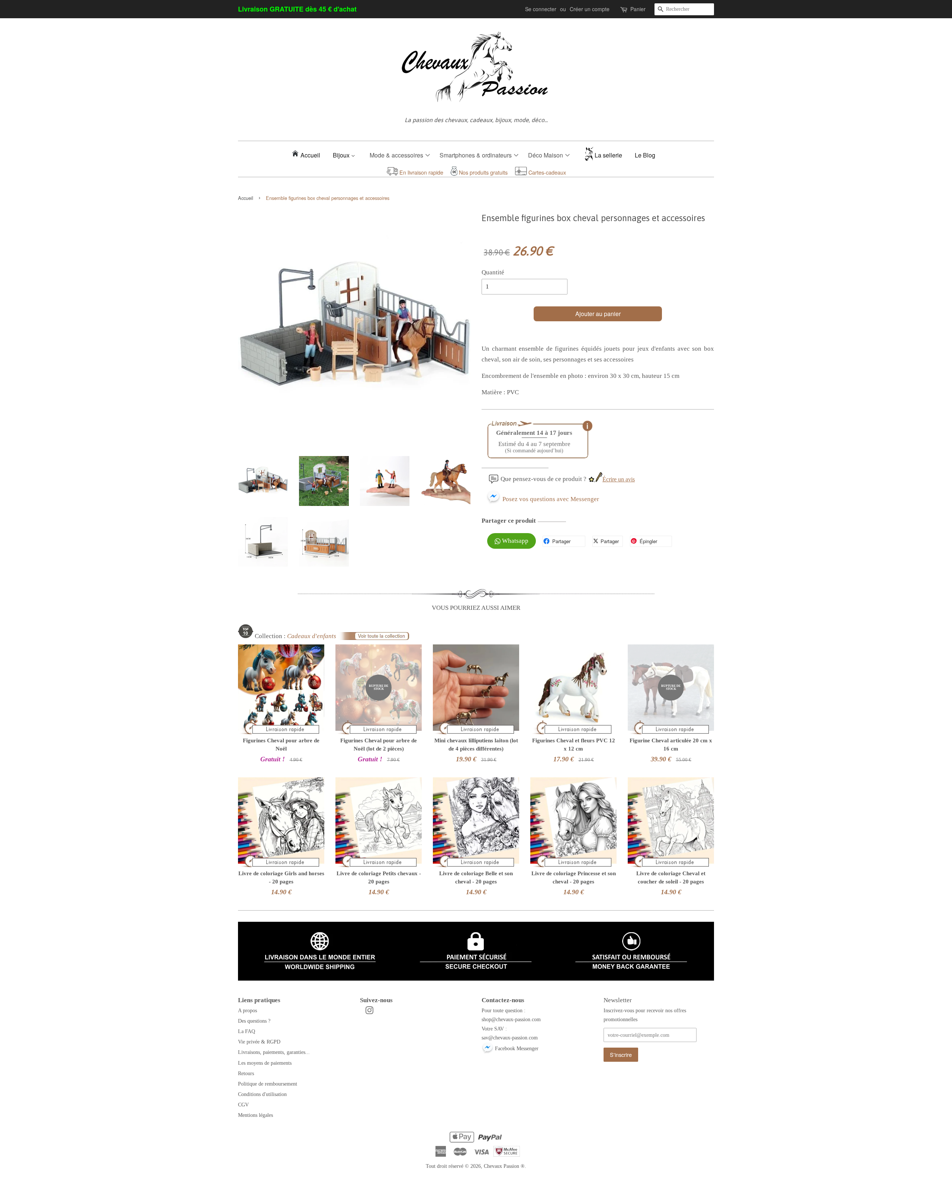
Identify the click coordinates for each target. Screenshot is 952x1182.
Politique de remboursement (267, 1084)
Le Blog (645, 155)
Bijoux (342, 155)
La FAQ (246, 1031)
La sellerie (608, 155)
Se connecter (540, 9)
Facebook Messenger (515, 1048)
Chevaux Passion (501, 1166)
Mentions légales (255, 1115)
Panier (638, 9)
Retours (246, 1073)
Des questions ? (254, 1021)
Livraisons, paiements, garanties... (274, 1052)
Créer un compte (590, 9)
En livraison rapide (420, 172)
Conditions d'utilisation (262, 1094)
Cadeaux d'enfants (311, 636)
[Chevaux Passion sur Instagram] (369, 1012)
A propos (247, 1010)
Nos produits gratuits (482, 172)
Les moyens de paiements (265, 1063)
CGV (243, 1105)
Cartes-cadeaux (546, 172)
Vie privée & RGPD (259, 1042)
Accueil (310, 155)
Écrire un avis (618, 479)
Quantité (493, 272)
